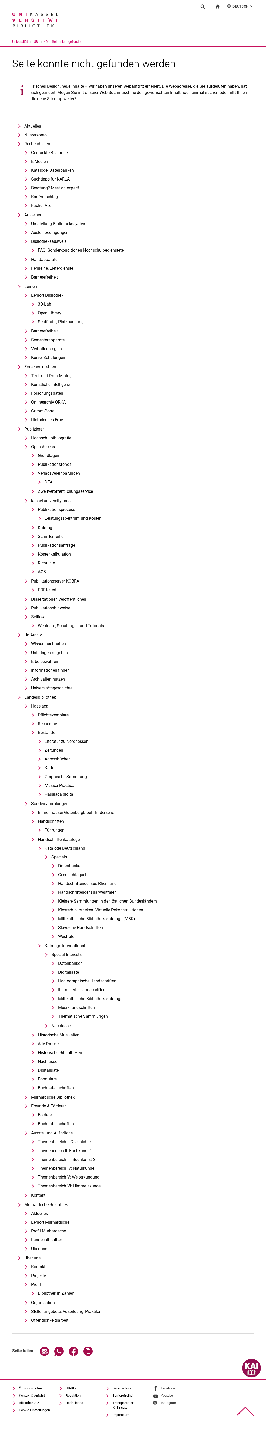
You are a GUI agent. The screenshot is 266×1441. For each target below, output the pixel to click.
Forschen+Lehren (40, 366)
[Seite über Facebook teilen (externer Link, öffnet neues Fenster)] (73, 1354)
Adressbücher (57, 759)
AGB (42, 571)
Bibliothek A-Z (29, 1403)
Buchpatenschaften (56, 1087)
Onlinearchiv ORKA (48, 402)
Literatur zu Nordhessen (66, 741)
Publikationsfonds (54, 464)
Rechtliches (74, 1403)
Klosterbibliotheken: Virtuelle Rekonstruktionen (100, 909)
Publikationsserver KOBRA (55, 581)
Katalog (45, 527)
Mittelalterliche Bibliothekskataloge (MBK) (96, 918)
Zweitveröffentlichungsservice (65, 491)
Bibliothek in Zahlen (56, 1293)
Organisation (43, 1302)
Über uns (39, 1248)
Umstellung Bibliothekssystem (59, 223)
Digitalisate (68, 972)
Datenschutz (121, 1388)
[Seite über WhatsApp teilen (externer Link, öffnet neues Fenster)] (59, 1354)
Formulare (47, 1079)
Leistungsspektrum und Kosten (73, 518)
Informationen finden (50, 670)
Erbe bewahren (44, 661)
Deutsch (243, 6)
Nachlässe (61, 1025)
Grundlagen (48, 455)
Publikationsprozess (56, 509)
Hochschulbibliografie (51, 437)
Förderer (45, 1114)
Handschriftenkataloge (59, 839)
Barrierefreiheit (44, 277)
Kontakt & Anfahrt (32, 1395)
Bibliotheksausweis (48, 241)
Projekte (38, 1275)
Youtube (167, 1395)
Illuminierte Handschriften (81, 989)
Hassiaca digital (59, 794)
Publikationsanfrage (56, 545)
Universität (20, 42)
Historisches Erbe (47, 419)
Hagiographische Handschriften (87, 981)
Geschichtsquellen (75, 874)
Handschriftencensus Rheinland (87, 883)
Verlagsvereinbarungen (59, 473)
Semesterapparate (48, 339)
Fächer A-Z (41, 205)
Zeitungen (54, 750)
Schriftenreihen (52, 536)
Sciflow (38, 616)
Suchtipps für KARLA (50, 179)
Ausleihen (33, 214)
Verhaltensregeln (46, 348)
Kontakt (38, 1195)
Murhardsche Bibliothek (53, 1097)
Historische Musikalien (58, 1035)
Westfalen (67, 936)
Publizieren (34, 429)
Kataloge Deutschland (65, 848)
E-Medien (39, 161)
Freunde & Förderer (48, 1106)
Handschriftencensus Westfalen (87, 892)
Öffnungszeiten (30, 1388)
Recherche (47, 723)
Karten (51, 767)
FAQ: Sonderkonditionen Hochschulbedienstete (81, 250)
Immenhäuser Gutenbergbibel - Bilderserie (76, 812)
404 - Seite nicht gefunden (63, 42)
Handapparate (44, 259)
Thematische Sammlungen (83, 1016)
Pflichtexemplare (53, 714)
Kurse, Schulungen (48, 357)
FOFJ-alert (47, 589)
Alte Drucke (48, 1043)
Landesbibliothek (40, 697)
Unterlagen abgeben (49, 652)
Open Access (43, 446)
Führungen (54, 830)
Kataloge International (65, 945)
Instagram (168, 1403)
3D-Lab (44, 304)
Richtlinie (46, 562)
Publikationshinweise (50, 608)
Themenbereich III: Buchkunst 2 (66, 1159)
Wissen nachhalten (48, 643)
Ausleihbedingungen (50, 232)
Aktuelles (32, 126)
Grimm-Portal (43, 410)
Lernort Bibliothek (47, 295)
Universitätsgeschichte (51, 687)
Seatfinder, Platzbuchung (61, 321)
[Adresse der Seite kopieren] (88, 1354)
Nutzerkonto (35, 135)
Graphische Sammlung (66, 776)
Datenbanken (70, 865)
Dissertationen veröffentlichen (58, 599)
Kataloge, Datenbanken (52, 170)
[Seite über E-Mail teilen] (44, 1354)
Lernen (30, 286)
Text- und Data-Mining (51, 375)
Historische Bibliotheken (60, 1052)
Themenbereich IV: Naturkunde (66, 1168)
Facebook (168, 1388)
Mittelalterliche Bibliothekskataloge (90, 998)
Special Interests (66, 954)
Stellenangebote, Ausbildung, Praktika (65, 1311)
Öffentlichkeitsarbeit (49, 1320)
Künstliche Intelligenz (50, 384)
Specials (59, 857)
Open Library (49, 312)
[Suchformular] (202, 6)
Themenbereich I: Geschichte (64, 1141)
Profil (36, 1284)
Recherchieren (37, 143)
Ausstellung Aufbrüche (52, 1133)
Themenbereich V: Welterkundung (68, 1177)
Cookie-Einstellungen (34, 1410)
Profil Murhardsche (48, 1231)
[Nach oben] (245, 1411)
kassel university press (51, 500)
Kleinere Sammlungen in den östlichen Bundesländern (107, 901)
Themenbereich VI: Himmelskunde (69, 1185)
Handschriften (51, 821)
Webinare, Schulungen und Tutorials (71, 625)
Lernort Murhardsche (50, 1222)
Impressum (120, 1415)
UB (36, 42)
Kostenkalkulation (54, 554)
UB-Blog (71, 1388)
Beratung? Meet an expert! (55, 187)
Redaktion (73, 1395)
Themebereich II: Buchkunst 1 (65, 1150)
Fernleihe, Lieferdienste (52, 268)
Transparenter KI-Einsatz (122, 1405)
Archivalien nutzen (48, 679)
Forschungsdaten (47, 393)
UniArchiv (33, 635)
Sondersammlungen (49, 803)
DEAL (50, 482)
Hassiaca (39, 706)
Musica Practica (59, 785)
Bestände (46, 732)
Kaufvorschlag (44, 196)
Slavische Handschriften (80, 927)
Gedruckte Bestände (49, 152)
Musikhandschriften (76, 1007)
